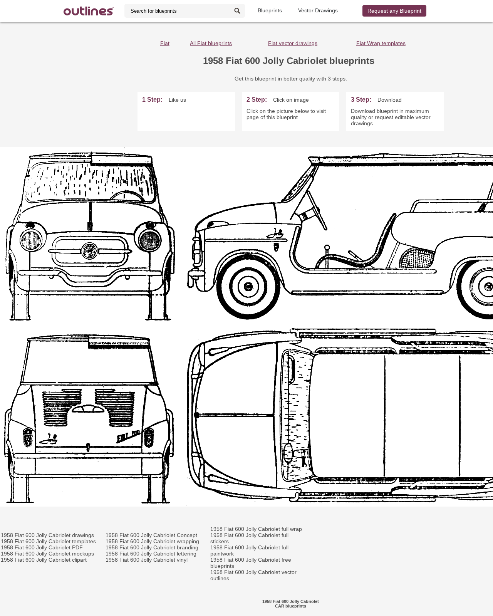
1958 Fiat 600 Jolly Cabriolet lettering (151, 554)
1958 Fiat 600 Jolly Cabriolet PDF (42, 547)
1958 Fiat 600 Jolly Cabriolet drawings (47, 535)
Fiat (164, 43)
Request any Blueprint (394, 11)
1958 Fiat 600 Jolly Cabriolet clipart (44, 560)
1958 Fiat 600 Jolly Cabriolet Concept (151, 535)
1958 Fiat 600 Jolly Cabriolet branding (152, 547)
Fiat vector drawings (292, 43)
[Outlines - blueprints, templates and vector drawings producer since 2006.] (89, 11)
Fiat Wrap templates (381, 43)
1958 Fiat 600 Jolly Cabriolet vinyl (147, 560)
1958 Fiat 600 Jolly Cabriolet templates (48, 541)
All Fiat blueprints (211, 43)
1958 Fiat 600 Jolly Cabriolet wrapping (152, 541)
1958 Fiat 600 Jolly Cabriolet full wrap (256, 529)
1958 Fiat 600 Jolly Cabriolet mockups (47, 554)
